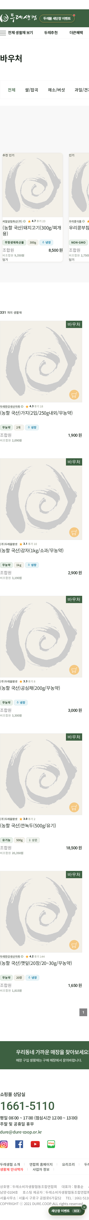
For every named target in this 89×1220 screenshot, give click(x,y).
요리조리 (68, 1164)
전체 (12, 90)
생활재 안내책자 (11, 1169)
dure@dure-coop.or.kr (21, 1132)
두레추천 (51, 32)
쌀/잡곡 (31, 90)
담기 (5, 259)
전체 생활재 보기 (20, 32)
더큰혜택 (76, 32)
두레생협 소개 (10, 1164)
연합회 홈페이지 (41, 1164)
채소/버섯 (56, 90)
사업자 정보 (41, 1169)
